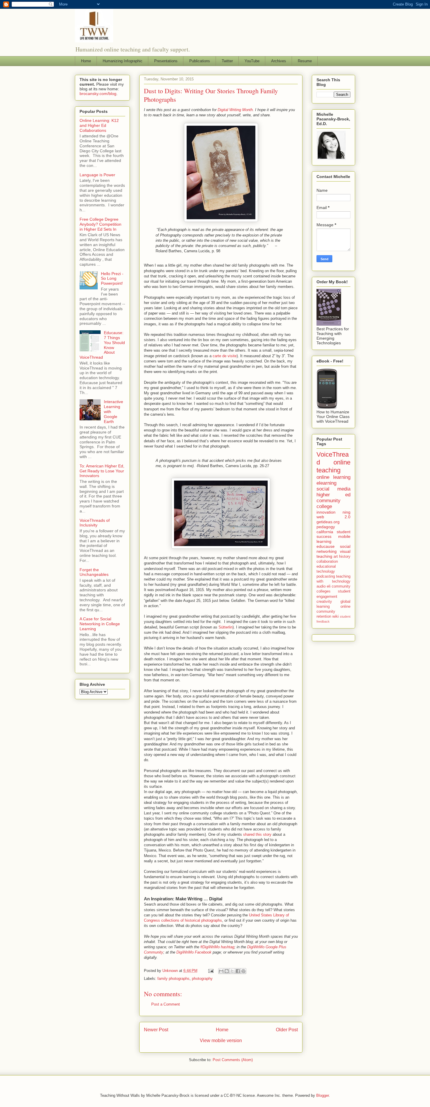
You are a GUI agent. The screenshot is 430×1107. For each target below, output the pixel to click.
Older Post (287, 1029)
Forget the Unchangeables (94, 572)
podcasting (326, 576)
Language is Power (97, 174)
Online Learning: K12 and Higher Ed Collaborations (99, 125)
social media (333, 489)
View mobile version (221, 1040)
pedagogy (326, 526)
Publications (199, 61)
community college (328, 503)
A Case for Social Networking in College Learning (100, 623)
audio (321, 586)
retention (324, 616)
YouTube (252, 61)
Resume (305, 61)
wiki (335, 616)
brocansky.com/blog (98, 93)
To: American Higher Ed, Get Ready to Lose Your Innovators (102, 471)
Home (86, 61)
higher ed (333, 495)
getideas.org (328, 521)
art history (341, 557)
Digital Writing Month (235, 110)
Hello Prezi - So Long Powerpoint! (112, 278)
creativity (324, 602)
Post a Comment (165, 1004)
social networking (333, 549)
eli (329, 586)
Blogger (322, 1095)
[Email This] (221, 971)
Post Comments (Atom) (233, 1060)
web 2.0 (333, 516)
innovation (326, 512)
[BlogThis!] (227, 971)
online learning (333, 477)
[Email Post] (210, 970)
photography (202, 978)
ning (346, 512)
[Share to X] (232, 971)
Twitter (227, 61)
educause (326, 546)
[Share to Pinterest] (243, 971)
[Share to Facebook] (238, 971)
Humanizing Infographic (122, 61)
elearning (326, 483)
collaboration (327, 561)
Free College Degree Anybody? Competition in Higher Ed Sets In (100, 224)
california (325, 531)
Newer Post (156, 1029)
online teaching (333, 466)
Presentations (166, 61)
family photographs (173, 978)
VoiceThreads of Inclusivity (95, 523)
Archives (278, 61)
